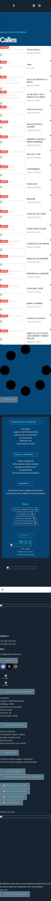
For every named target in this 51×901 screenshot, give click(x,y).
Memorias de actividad (25, 435)
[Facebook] (21, 542)
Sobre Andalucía (26, 461)
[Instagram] (30, 542)
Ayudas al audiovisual (25, 467)
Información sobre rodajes (25, 464)
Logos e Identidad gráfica (25, 432)
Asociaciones (25, 470)
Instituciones (25, 438)
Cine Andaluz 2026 (25, 443)
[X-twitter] (25, 542)
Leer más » (4, 890)
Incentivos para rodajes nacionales (25, 490)
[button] (9, 399)
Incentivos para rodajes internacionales (25, 493)
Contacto (25, 429)
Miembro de (25, 440)
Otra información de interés (25, 473)
